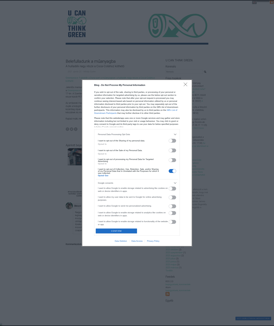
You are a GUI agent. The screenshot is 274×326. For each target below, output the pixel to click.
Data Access (137, 241)
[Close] (186, 85)
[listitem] (137, 134)
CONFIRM (116, 231)
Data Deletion (121, 241)
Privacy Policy (153, 241)
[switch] (172, 141)
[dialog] (137, 163)
